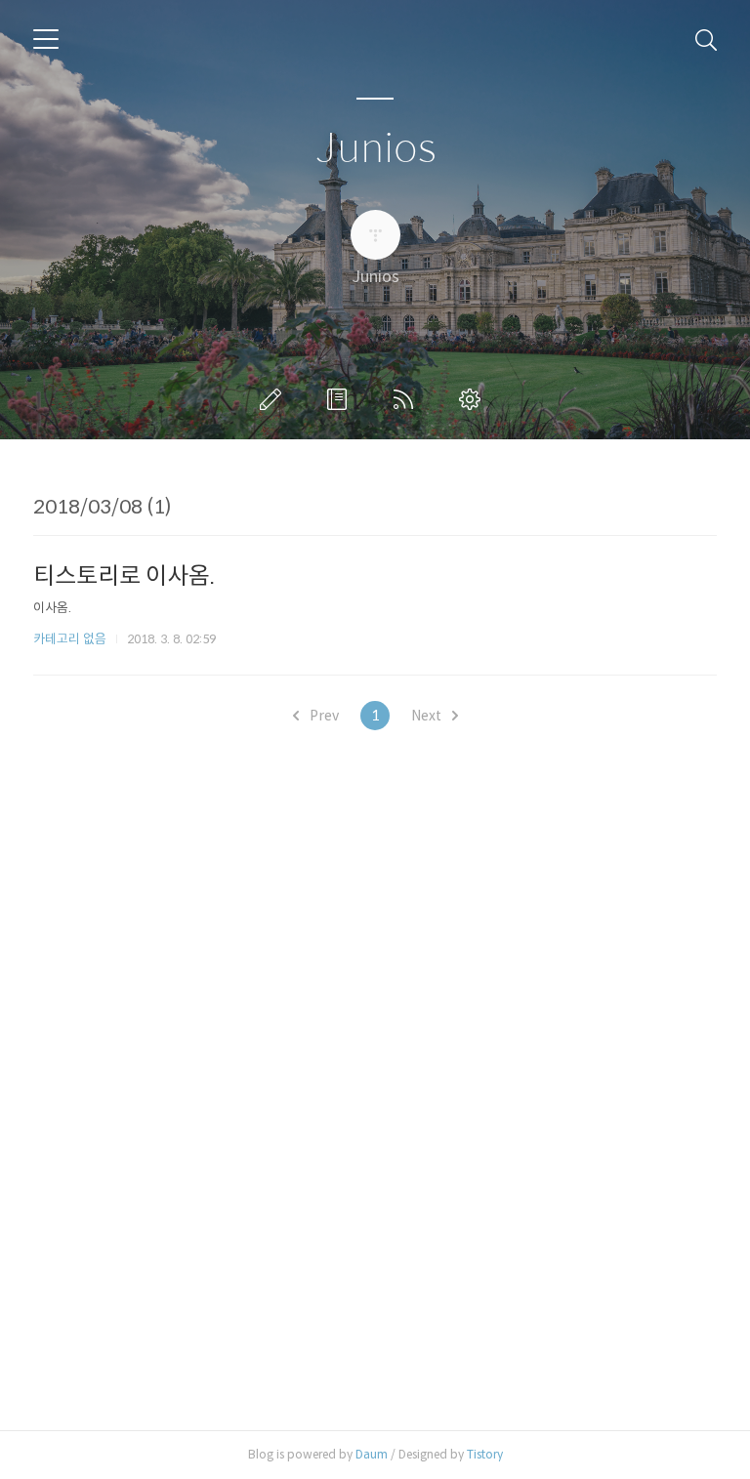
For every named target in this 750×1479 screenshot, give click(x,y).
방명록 (340, 399)
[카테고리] (46, 39)
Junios (375, 149)
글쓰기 (274, 399)
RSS (407, 399)
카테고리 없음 (69, 639)
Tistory (485, 1454)
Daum (371, 1454)
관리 (473, 399)
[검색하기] (706, 39)
